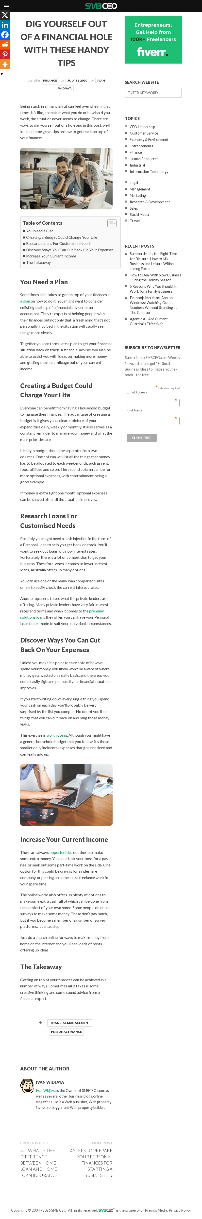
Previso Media (156, 1210)
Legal (134, 183)
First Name (152, 410)
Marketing (138, 195)
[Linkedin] (5, 25)
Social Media (139, 214)
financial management (70, 1023)
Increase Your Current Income (51, 256)
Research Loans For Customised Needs (58, 243)
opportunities (61, 852)
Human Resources (144, 159)
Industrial (137, 165)
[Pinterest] (5, 54)
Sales (134, 208)
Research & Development (150, 202)
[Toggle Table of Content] (109, 223)
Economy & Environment (149, 139)
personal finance (66, 1031)
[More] (5, 64)
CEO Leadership (142, 127)
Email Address (152, 392)
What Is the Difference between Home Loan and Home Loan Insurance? (40, 1163)
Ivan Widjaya (46, 1090)
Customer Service (144, 133)
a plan (25, 301)
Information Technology (149, 171)
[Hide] (2, 74)
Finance (50, 80)
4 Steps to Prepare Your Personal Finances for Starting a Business (91, 1163)
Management (140, 189)
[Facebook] (5, 35)
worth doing (57, 735)
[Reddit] (5, 45)
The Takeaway (38, 262)
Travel (135, 221)
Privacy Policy (179, 1210)
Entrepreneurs (141, 146)
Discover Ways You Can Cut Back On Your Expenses (70, 249)
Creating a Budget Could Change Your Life (61, 237)
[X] (5, 15)
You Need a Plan (39, 230)
